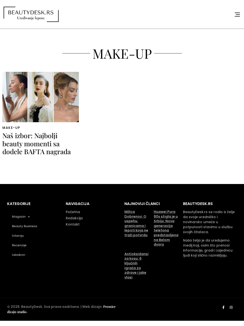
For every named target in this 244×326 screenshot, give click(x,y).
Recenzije (19, 245)
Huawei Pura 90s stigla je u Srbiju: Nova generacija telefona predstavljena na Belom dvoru (166, 228)
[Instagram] (231, 307)
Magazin (18, 216)
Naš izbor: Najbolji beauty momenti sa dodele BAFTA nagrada (36, 143)
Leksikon (18, 254)
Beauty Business (24, 226)
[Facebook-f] (223, 307)
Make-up (11, 127)
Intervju (18, 235)
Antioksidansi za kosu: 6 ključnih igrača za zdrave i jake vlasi (136, 266)
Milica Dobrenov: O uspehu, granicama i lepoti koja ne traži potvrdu (136, 223)
